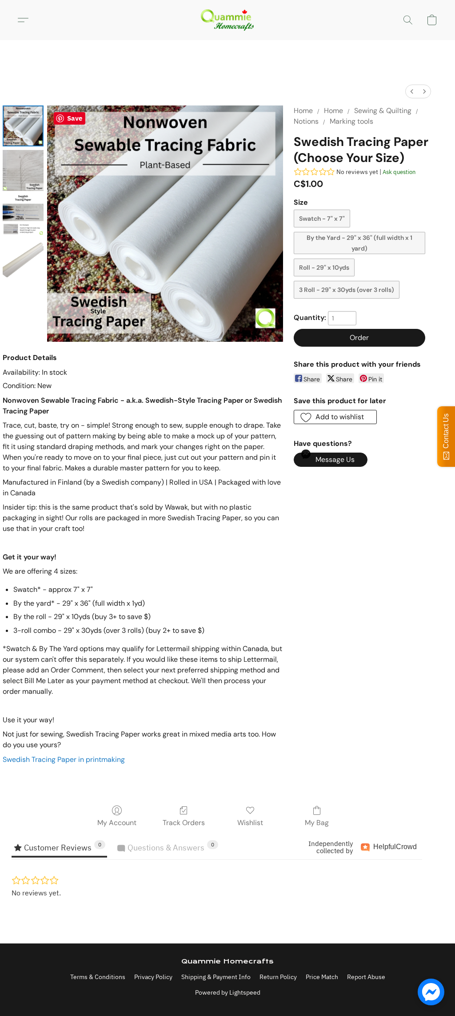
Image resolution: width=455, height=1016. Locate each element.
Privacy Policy (153, 977)
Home (303, 110)
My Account (116, 822)
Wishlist (250, 822)
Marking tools (351, 121)
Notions (306, 121)
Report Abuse (366, 977)
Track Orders (184, 822)
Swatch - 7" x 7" (322, 219)
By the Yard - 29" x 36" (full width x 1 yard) (359, 243)
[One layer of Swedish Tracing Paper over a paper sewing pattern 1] (23, 170)
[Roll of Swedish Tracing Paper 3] (23, 259)
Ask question (399, 172)
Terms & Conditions (97, 977)
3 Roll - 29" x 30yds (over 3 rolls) (346, 290)
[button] (227, 20)
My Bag (317, 822)
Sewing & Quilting (382, 110)
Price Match (322, 977)
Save (74, 118)
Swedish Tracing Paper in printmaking (64, 759)
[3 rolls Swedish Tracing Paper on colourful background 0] (23, 125)
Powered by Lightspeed (227, 992)
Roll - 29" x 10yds (324, 267)
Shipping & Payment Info (216, 977)
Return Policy (278, 977)
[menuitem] (412, 91)
